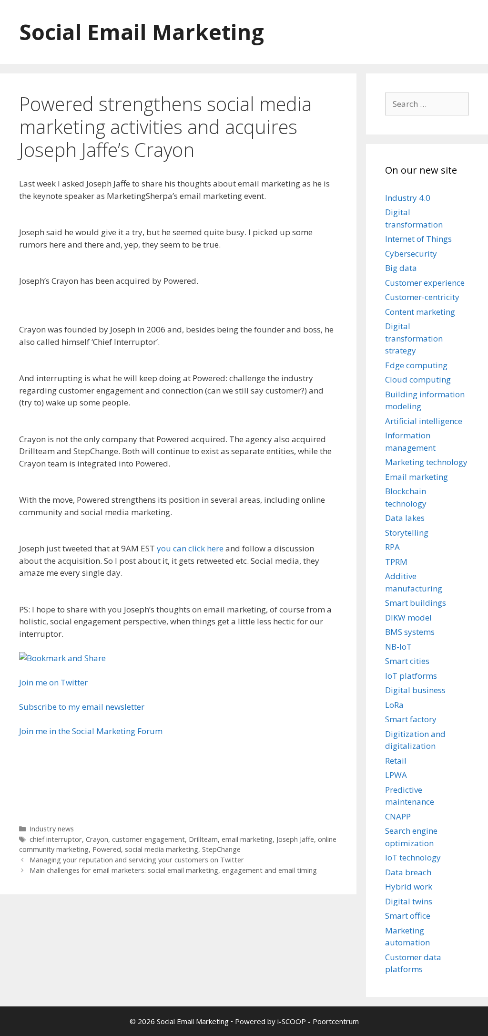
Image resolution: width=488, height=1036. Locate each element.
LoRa (394, 704)
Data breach (408, 872)
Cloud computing (418, 379)
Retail (396, 760)
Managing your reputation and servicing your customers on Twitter (137, 859)
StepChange (221, 849)
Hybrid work (408, 886)
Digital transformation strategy (414, 338)
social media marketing (161, 849)
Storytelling (406, 532)
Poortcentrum (336, 1021)
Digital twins (408, 901)
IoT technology (413, 857)
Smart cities (407, 660)
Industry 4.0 (407, 197)
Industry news (52, 828)
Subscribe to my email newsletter (81, 706)
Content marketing (420, 311)
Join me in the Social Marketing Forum (91, 730)
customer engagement (148, 839)
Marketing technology (426, 461)
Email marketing (416, 476)
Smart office (407, 915)
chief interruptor (56, 839)
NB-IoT (398, 646)
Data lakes (405, 517)
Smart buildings (415, 602)
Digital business (415, 689)
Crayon (97, 839)
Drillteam (203, 839)
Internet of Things (418, 238)
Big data (401, 267)
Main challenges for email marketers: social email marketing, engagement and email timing (173, 870)
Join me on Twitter (53, 682)
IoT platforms (411, 675)
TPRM (396, 561)
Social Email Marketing (141, 31)
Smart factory (411, 719)
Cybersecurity (411, 253)
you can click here (190, 548)
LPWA (396, 774)
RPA (392, 546)
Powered (106, 849)
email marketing (247, 839)
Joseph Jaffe (295, 839)
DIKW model (408, 617)
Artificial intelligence (423, 420)
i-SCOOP (291, 1021)
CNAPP (398, 816)
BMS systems (410, 631)
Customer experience (425, 282)
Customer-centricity (422, 296)
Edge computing (416, 365)
